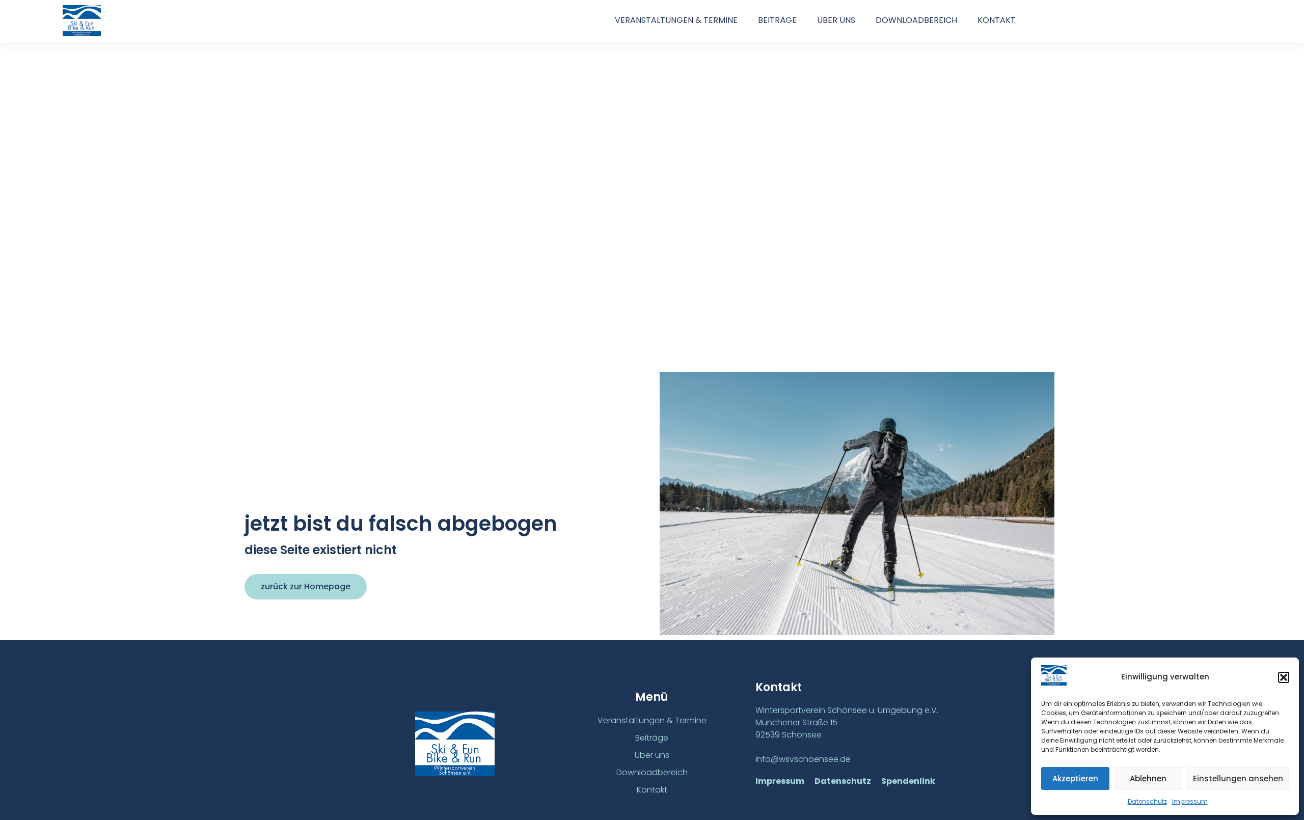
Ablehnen (1148, 778)
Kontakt (996, 20)
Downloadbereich (916, 20)
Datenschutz (1147, 801)
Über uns (836, 20)
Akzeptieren (1075, 778)
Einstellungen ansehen (1238, 778)
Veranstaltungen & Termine (676, 20)
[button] (1284, 677)
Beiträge (777, 20)
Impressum (1190, 801)
